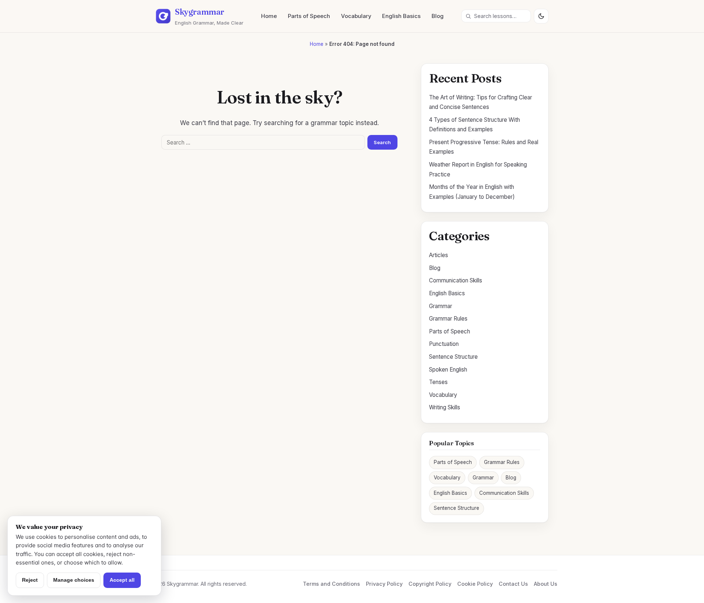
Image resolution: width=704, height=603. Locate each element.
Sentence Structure (453, 356)
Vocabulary (356, 15)
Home (269, 15)
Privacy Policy (384, 584)
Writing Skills (444, 407)
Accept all (122, 580)
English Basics (401, 15)
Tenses (438, 382)
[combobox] (496, 16)
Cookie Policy (475, 584)
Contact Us (513, 584)
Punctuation (444, 343)
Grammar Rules (448, 318)
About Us (545, 584)
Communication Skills (455, 280)
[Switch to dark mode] (541, 16)
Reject (30, 580)
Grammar (440, 306)
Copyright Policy (429, 584)
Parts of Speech (309, 15)
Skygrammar (199, 12)
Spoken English (448, 369)
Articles (438, 255)
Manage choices (73, 580)
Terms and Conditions (331, 584)
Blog (438, 15)
